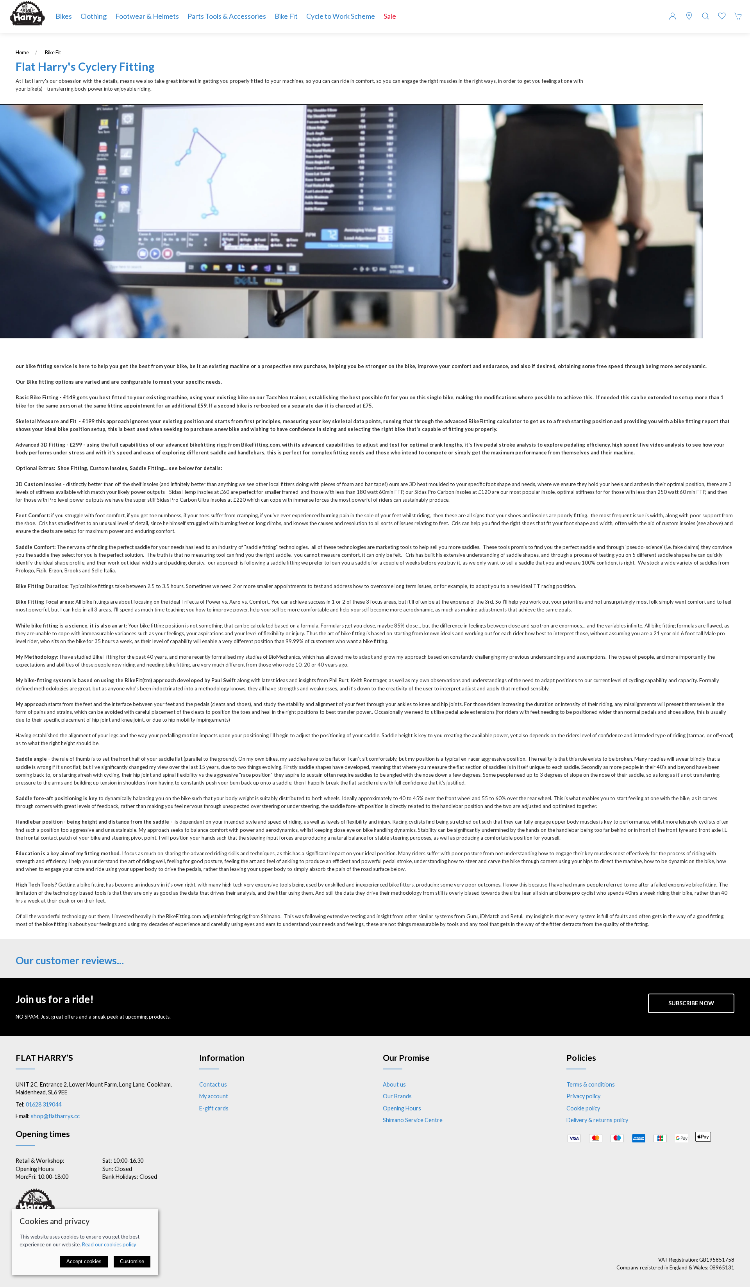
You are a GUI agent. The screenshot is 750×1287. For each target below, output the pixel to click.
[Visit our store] (689, 16)
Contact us (213, 1084)
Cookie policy (583, 1108)
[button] (705, 16)
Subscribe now (691, 1003)
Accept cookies (84, 1261)
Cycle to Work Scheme (340, 16)
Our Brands (397, 1096)
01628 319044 (43, 1104)
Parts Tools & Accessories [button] (227, 16)
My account (213, 1096)
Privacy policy (583, 1096)
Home (22, 52)
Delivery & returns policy (597, 1120)
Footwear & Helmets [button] (147, 16)
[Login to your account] (673, 16)
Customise (132, 1261)
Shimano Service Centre (413, 1120)
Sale (390, 16)
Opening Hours (402, 1108)
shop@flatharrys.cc (55, 1116)
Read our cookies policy (109, 1244)
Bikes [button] (63, 16)
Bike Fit (286, 16)
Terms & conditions (590, 1084)
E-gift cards (214, 1108)
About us (394, 1084)
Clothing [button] (93, 16)
